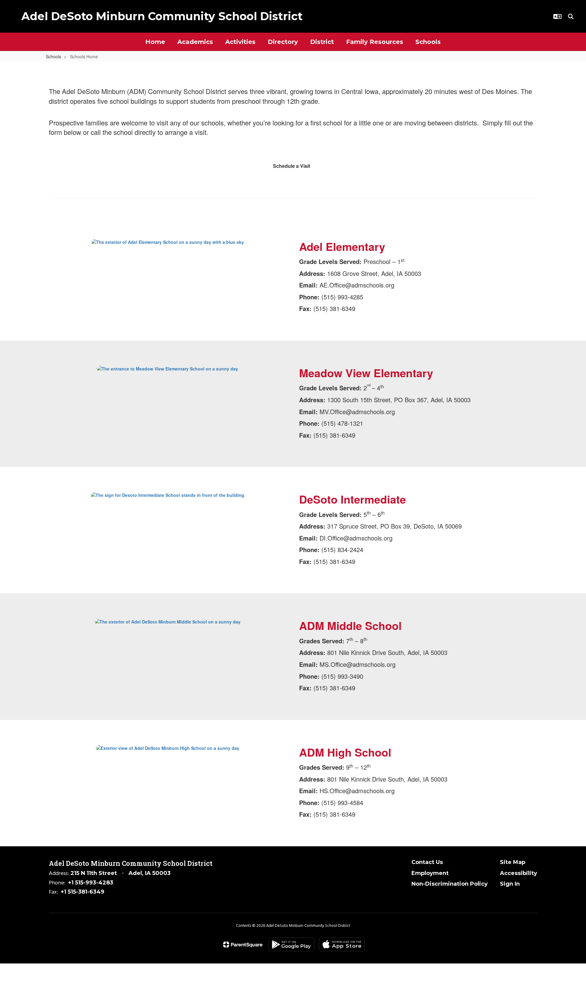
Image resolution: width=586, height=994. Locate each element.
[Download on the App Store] (342, 944)
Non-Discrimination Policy (449, 883)
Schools (53, 56)
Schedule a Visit (291, 165)
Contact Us (427, 862)
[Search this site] (571, 16)
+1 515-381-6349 (82, 891)
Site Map (512, 862)
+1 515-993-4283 (90, 882)
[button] (557, 16)
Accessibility (518, 873)
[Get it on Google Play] (291, 944)
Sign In (510, 883)
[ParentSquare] (243, 944)
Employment (430, 873)
